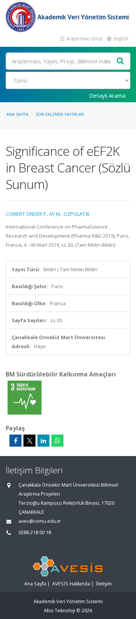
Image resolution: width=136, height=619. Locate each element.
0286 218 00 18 (35, 532)
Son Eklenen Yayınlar (60, 114)
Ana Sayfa (17, 114)
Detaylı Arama (107, 95)
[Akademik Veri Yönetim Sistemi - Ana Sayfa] (21, 17)
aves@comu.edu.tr (40, 521)
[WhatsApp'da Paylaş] (57, 441)
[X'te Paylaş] (29, 441)
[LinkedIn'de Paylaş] (43, 441)
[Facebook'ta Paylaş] (15, 441)
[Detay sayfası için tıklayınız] (24, 397)
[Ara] (120, 61)
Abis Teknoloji (59, 610)
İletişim (104, 584)
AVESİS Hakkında (71, 584)
